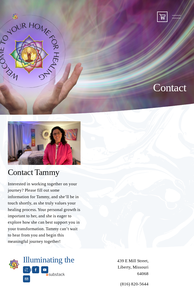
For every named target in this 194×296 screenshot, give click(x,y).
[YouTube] (44, 269)
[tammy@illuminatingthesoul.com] (26, 278)
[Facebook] (35, 269)
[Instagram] (26, 269)
